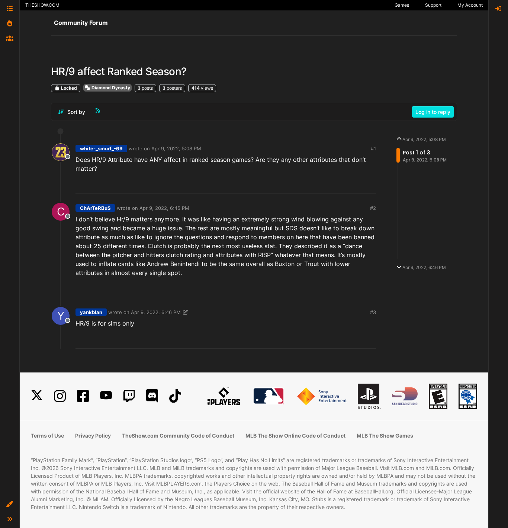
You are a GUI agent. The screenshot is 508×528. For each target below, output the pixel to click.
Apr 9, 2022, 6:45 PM (164, 208)
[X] (37, 396)
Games (402, 5)
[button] (9, 504)
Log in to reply (432, 112)
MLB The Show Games (385, 435)
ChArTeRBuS (95, 208)
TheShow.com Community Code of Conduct (178, 435)
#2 (373, 208)
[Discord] (152, 396)
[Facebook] (83, 396)
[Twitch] (129, 396)
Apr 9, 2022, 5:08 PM (176, 148)
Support (433, 5)
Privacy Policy (93, 435)
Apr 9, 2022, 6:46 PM (156, 312)
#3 (373, 312)
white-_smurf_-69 (101, 148)
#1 (373, 148)
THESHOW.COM (42, 5)
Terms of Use (47, 435)
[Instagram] (60, 396)
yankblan (91, 312)
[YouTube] (106, 396)
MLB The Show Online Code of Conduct (295, 435)
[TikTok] (175, 396)
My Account (470, 5)
